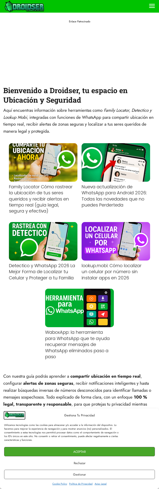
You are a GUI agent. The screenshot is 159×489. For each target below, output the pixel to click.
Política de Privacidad (81, 484)
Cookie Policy (59, 484)
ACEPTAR (79, 451)
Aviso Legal (101, 484)
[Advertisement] (79, 53)
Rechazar (80, 463)
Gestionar (79, 474)
